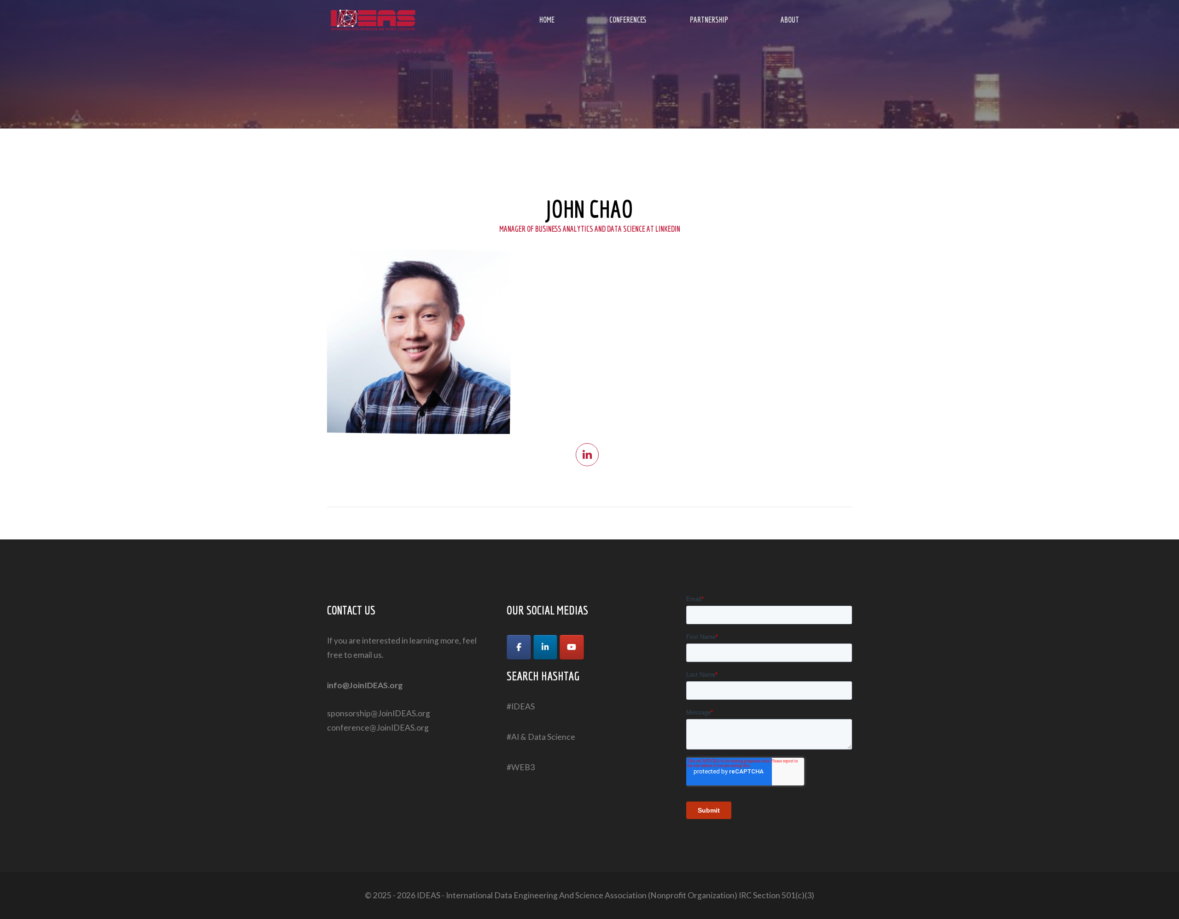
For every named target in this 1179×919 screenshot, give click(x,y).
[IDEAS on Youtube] (572, 647)
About (790, 19)
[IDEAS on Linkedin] (545, 647)
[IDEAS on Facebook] (519, 647)
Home (546, 19)
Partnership (709, 19)
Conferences (627, 19)
